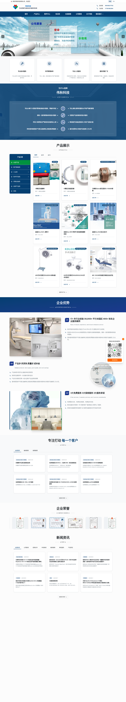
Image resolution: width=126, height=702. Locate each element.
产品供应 (70, 547)
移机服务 (61, 547)
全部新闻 (17, 547)
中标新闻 (44, 547)
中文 (110, 1)
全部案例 (17, 450)
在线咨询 (114, 360)
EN (114, 1)
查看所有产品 (62, 292)
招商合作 (35, 547)
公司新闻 (26, 547)
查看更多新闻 (62, 597)
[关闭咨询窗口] (123, 339)
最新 (42, 155)
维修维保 (52, 547)
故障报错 (35, 450)
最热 (49, 155)
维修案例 (26, 450)
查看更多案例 (62, 498)
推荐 (35, 155)
